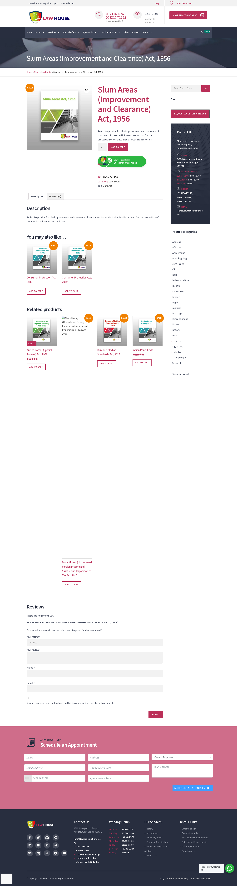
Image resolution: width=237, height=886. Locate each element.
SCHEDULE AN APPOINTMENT (192, 787)
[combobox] (28, 778)
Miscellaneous (180, 318)
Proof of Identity (190, 833)
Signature (177, 346)
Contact (146, 32)
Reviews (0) (55, 196)
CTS (174, 269)
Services (52, 32)
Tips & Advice (89, 32)
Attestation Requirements (194, 842)
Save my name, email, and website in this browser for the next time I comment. (70, 703)
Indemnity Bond (181, 280)
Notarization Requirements (195, 837)
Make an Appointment (185, 15)
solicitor (177, 352)
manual (176, 307)
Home (29, 32)
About (38, 32)
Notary (150, 828)
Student (176, 363)
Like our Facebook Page (88, 854)
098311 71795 (81, 850)
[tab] (37, 196)
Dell (174, 274)
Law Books (46, 72)
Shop (126, 32)
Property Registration (157, 842)
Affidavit (176, 247)
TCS (174, 368)
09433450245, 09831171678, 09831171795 (185, 197)
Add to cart (118, 147)
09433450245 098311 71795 (116, 16)
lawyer (176, 297)
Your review (33, 649)
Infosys (176, 285)
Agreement (178, 252)
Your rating (33, 636)
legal (175, 302)
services (176, 341)
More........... (152, 855)
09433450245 (83, 846)
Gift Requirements (190, 846)
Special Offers (69, 32)
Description (37, 196)
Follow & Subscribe (86, 858)
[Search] (205, 88)
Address (176, 241)
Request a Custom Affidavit (190, 113)
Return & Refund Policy (177, 878)
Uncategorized (180, 374)
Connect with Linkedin (87, 862)
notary (176, 329)
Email (31, 683)
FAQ (157, 3)
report (176, 335)
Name (175, 324)
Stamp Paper (179, 357)
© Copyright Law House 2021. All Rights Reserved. (50, 878)
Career (135, 32)
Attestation (152, 833)
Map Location (184, 3)
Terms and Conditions (200, 878)
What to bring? (189, 828)
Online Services (110, 32)
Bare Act (107, 185)
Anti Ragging (179, 258)
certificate (178, 263)
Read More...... (188, 851)
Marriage (177, 313)
